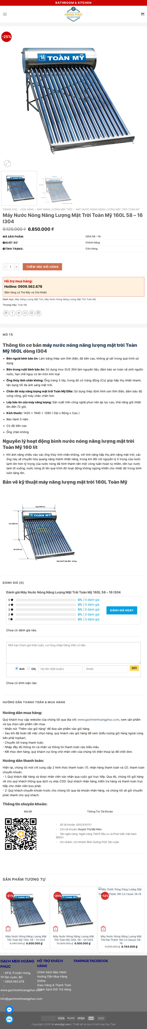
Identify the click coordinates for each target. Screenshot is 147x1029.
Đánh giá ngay (122, 610)
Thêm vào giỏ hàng (42, 267)
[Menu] (5, 14)
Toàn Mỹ (22, 305)
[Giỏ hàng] (142, 14)
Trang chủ (10, 209)
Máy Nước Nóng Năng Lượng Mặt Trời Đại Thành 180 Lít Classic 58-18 (121, 940)
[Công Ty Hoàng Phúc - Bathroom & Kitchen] (73, 14)
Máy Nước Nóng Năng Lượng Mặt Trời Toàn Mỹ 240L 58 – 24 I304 (73, 938)
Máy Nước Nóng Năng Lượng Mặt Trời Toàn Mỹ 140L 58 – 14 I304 (26, 938)
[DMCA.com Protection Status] (48, 1017)
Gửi (134, 667)
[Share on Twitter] (19, 313)
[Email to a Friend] (25, 313)
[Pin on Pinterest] (32, 313)
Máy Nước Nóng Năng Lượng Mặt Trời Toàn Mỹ (107, 209)
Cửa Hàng (27, 209)
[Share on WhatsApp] (6, 313)
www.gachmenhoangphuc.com (98, 719)
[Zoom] (7, 163)
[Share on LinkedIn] (38, 313)
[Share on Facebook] (12, 313)
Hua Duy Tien (108, 1024)
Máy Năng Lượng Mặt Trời (54, 209)
